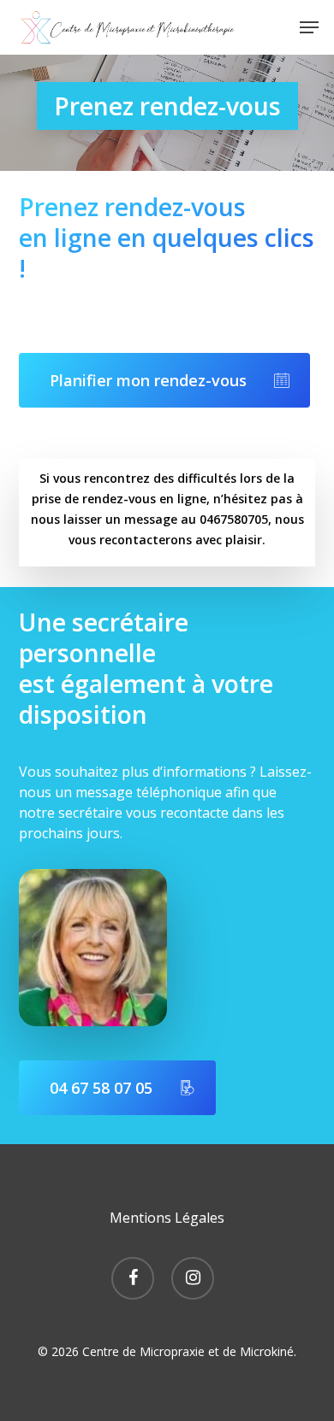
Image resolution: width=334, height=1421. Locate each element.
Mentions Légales (167, 1217)
